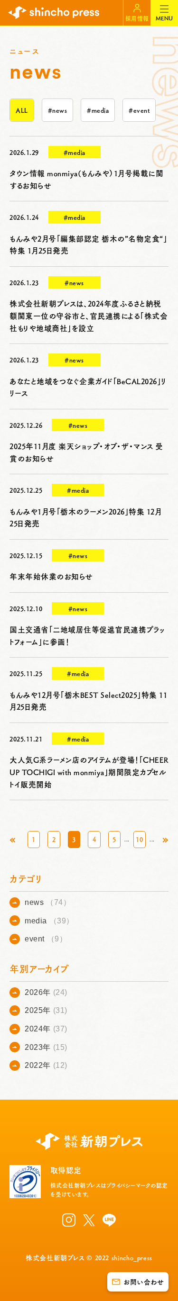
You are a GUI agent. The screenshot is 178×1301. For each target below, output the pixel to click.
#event (139, 110)
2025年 (46, 1010)
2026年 (46, 992)
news (48, 902)
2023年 (46, 1047)
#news (57, 110)
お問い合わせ (143, 1281)
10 (139, 839)
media (49, 921)
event (46, 939)
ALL (22, 110)
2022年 (46, 1065)
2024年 (46, 1029)
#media (98, 110)
